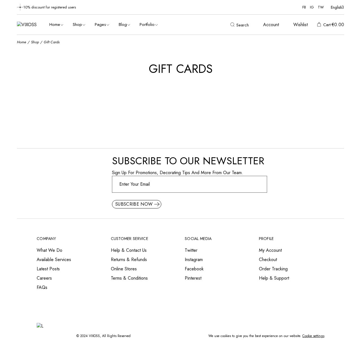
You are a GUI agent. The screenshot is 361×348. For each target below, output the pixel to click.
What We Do (49, 250)
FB (304, 7)
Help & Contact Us (129, 250)
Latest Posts (48, 269)
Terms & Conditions (129, 278)
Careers (44, 278)
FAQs (42, 287)
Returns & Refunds (129, 259)
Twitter (191, 250)
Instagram (194, 259)
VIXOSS (94, 335)
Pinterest (193, 278)
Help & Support (274, 278)
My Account (270, 250)
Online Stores (124, 269)
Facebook (194, 269)
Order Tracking (273, 269)
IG (312, 7)
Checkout (268, 259)
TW (321, 7)
